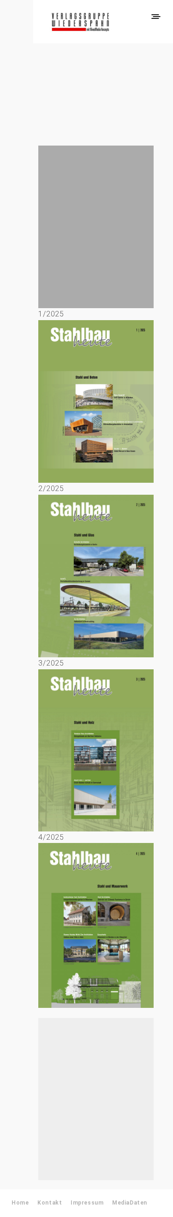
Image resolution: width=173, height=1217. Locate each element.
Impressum (87, 1202)
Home (20, 1202)
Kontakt (49, 1202)
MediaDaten (129, 1202)
